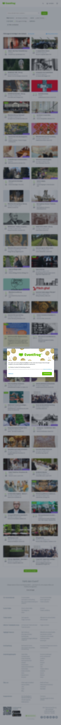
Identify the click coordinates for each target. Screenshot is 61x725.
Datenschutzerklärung (47, 369)
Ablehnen (10, 373)
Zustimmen (47, 374)
